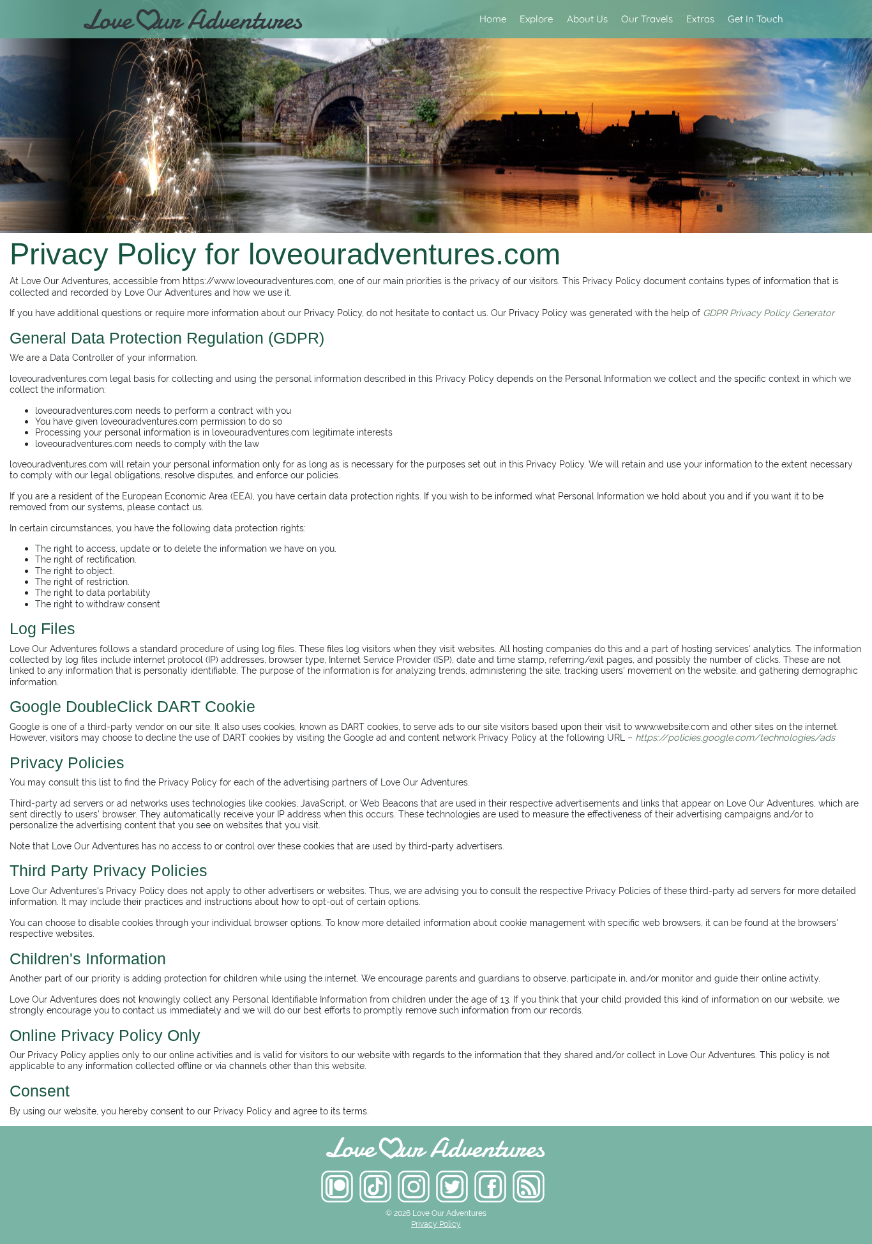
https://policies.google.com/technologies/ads (735, 737)
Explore (536, 19)
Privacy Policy (436, 1224)
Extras (700, 19)
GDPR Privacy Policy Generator (768, 312)
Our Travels (647, 19)
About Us (587, 19)
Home (492, 19)
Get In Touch (755, 19)
